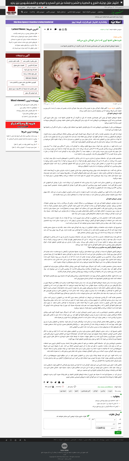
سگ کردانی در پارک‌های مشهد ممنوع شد (26, 45)
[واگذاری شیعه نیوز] (64, 21)
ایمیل (119, 423)
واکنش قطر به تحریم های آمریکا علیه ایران (25, 105)
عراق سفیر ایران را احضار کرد (29, 116)
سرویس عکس (50, 12)
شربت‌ (110, 391)
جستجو (66, 440)
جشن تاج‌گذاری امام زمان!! (29, 114)
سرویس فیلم (40, 12)
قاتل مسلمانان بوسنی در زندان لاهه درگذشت (25, 33)
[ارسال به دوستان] (63, 29)
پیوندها (102, 440)
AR (46, 7)
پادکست (32, 12)
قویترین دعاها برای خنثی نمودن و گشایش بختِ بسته (23, 83)
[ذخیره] (66, 29)
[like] (61, 386)
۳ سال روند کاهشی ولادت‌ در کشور (25, 144)
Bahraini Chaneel (31, 78)
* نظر (93, 419)
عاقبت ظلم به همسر (14, 61)
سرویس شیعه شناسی (74, 12)
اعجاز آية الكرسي (32, 65)
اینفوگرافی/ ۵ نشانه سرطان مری (28, 108)
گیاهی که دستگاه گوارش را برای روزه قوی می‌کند (105, 406)
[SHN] (11, 10)
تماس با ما (21, 7)
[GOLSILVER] (23, 125)
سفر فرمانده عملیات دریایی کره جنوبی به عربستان (24, 39)
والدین (103, 391)
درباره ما (121, 440)
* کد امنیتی (119, 429)
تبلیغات (80, 440)
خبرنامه (60, 440)
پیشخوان (100, 12)
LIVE (39, 7)
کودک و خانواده (104, 29)
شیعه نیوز (63, 391)
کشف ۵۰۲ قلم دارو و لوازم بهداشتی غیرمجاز (106, 401)
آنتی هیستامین (85, 391)
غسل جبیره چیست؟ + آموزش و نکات (24, 147)
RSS (55, 440)
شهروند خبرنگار (31, 7)
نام (120, 419)
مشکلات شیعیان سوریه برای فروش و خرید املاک (24, 36)
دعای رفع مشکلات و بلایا (30, 74)
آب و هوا (95, 440)
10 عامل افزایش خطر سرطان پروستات (26, 111)
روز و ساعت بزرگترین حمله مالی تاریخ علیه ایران (22, 136)
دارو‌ (70, 391)
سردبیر (26, 12)
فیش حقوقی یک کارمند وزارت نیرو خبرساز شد (24, 48)
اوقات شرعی (87, 440)
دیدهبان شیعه (61, 12)
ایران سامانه (60, 459)
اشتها (76, 391)
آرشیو (107, 440)
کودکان (95, 391)
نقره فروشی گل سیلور (31, 93)
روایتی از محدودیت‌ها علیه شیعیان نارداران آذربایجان (22, 140)
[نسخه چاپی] (60, 29)
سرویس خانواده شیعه (89, 12)
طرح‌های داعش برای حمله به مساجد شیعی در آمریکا (23, 42)
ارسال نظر (71, 387)
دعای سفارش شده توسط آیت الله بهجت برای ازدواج (23, 89)
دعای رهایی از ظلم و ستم (30, 61)
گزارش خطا (48, 387)
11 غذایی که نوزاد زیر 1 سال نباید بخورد (107, 404)
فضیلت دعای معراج (19, 65)
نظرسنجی (73, 440)
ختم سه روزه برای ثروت (30, 70)
